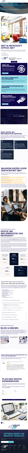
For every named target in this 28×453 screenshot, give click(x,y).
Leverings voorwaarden (24, 446)
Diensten (13, 1)
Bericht (3, 393)
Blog (18, 446)
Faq (19, 1)
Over (10, 1)
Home (8, 1)
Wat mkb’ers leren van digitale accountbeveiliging (4, 343)
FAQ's (18, 447)
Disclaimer (24, 449)
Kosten (17, 1)
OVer (13, 447)
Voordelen (15, 1)
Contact (21, 1)
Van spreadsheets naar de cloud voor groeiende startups (23, 343)
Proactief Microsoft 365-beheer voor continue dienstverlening (14, 337)
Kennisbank (24, 1)
